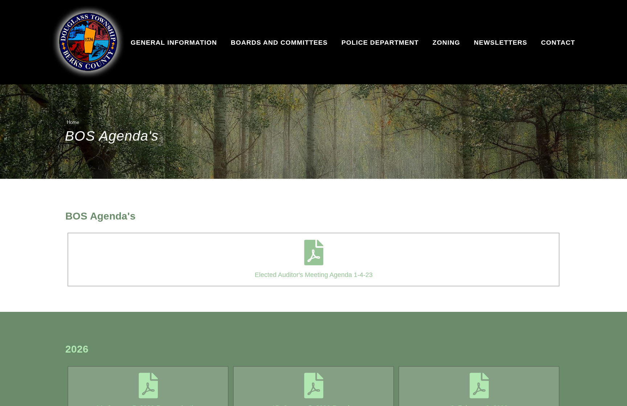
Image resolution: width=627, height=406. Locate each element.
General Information (174, 42)
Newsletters (500, 42)
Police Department (380, 42)
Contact (558, 42)
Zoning (446, 42)
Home (73, 122)
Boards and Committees (279, 42)
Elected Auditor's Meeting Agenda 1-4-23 (314, 274)
